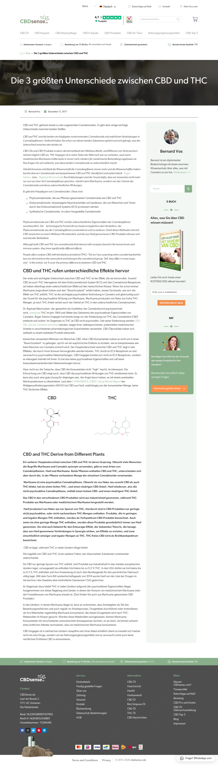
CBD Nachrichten (137, 717)
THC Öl (131, 713)
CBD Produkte (112, 33)
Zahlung (80, 695)
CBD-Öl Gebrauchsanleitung (185, 709)
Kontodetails (83, 682)
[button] (195, 758)
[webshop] (129, 19)
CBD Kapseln (42, 33)
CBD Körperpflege (66, 33)
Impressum (180, 723)
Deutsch (107, 7)
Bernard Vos (171, 151)
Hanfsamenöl (134, 695)
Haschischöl (134, 686)
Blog (28, 53)
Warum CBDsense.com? (182, 683)
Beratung (178, 698)
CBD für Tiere (134, 33)
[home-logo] (35, 19)
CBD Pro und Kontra (185, 703)
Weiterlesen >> (182, 172)
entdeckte (34, 313)
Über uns (81, 691)
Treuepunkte (180, 689)
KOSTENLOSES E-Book (171, 303)
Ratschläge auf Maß (141, 7)
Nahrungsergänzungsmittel (164, 33)
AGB (79, 717)
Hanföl (131, 691)
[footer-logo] (33, 677)
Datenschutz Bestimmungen (91, 713)
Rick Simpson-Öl (136, 704)
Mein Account (191, 7)
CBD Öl (24, 33)
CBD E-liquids (90, 33)
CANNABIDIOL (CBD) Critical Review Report (96, 381)
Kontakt (166, 7)
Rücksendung (83, 709)
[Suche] (188, 189)
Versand (80, 700)
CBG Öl (131, 682)
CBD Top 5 (192, 33)
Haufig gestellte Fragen (89, 686)
